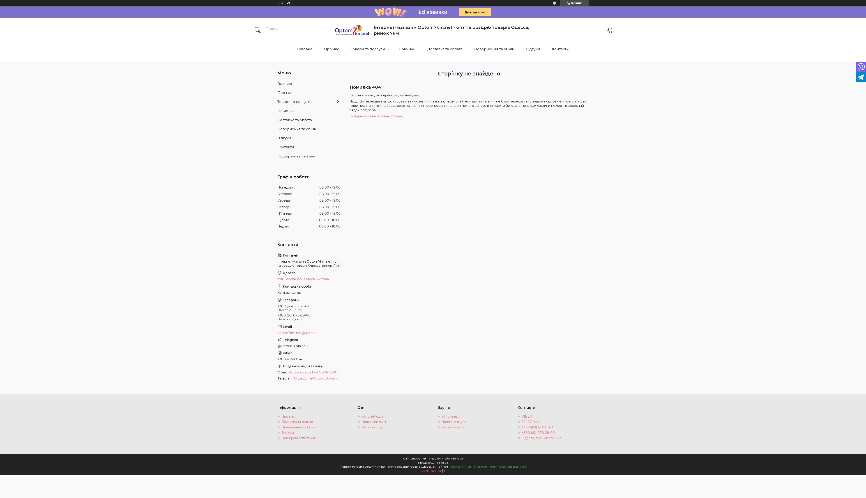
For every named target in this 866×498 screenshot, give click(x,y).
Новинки (407, 49)
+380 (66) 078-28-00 (538, 433)
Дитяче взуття (453, 427)
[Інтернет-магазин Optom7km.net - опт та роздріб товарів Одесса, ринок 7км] (352, 30)
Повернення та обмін (494, 49)
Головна (304, 49)
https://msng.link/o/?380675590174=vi (314, 372)
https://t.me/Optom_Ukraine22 (317, 378)
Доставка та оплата (445, 49)
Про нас (331, 49)
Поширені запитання (296, 156)
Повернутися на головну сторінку (377, 116)
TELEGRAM (531, 422)
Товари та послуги (368, 49)
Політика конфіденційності (508, 466)
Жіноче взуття (453, 416)
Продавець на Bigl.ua (433, 462)
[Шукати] (258, 30)
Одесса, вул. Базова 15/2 (541, 438)
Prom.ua (457, 458)
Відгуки (533, 49)
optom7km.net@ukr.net (296, 333)
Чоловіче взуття (454, 422)
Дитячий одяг (373, 427)
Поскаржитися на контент (468, 466)
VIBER (527, 416)
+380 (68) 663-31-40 (537, 427)
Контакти (560, 49)
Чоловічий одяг (374, 422)
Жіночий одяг (373, 416)
